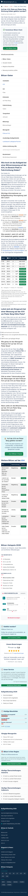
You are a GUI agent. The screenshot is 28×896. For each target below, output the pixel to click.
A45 (7, 876)
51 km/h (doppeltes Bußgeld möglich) (13, 799)
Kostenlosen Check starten (14, 685)
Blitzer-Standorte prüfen (14, 764)
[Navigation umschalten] (25, 2)
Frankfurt (22, 882)
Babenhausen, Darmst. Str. (9, 569)
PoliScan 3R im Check (6, 860)
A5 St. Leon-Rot (7, 561)
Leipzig (3, 884)
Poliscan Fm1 (6, 133)
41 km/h (20, 227)
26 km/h (21, 220)
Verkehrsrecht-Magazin (7, 852)
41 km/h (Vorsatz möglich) (10, 781)
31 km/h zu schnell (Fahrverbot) (12, 778)
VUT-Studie (7, 726)
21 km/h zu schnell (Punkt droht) (12, 776)
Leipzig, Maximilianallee (8, 567)
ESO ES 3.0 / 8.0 (5, 840)
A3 (6, 873)
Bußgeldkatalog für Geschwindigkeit (13, 250)
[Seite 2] (13, 611)
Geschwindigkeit (7, 695)
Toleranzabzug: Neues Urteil (8, 854)
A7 (17, 873)
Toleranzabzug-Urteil (8, 580)
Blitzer (6, 6)
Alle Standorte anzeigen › (14, 617)
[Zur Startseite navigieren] (2, 6)
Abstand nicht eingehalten (10, 698)
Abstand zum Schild (8, 585)
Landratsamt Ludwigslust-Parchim (12, 141)
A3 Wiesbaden (6, 559)
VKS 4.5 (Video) (7, 744)
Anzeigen (23, 468)
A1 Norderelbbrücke (8, 564)
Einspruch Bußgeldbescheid (8, 862)
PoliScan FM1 (4, 835)
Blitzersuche (4, 832)
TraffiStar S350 (4, 837)
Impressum (17, 892)
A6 (13, 873)
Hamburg (9, 882)
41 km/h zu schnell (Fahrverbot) (12, 796)
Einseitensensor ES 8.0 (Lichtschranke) (12, 739)
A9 (24, 873)
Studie (16, 43)
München (15, 882)
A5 (10, 873)
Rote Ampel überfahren (9, 700)
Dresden (9, 884)
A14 (11, 6)
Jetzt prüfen (22, 268)
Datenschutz (24, 892)
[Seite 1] (12, 611)
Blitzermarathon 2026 (8, 577)
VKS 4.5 (3, 843)
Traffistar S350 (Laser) (8, 741)
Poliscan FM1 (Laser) (8, 737)
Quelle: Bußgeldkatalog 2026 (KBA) (11, 823)
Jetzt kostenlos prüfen (14, 637)
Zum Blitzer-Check (11, 48)
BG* (10, 258)
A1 (2, 873)
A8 (21, 873)
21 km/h (21, 215)
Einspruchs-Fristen (7, 583)
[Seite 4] (15, 611)
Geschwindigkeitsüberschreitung (9, 813)
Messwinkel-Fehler (7, 588)
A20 (3, 876)
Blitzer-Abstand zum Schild (8, 857)
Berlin (3, 882)
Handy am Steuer (8, 703)
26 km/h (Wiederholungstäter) (11, 793)
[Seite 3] (14, 611)
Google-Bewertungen (18, 653)
